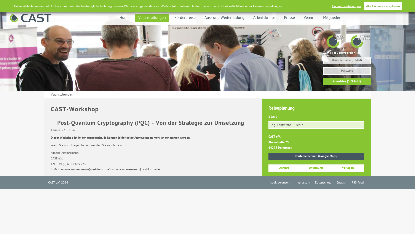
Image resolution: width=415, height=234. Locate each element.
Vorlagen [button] (348, 168)
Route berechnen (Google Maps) (316, 156)
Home (124, 17)
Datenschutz (323, 183)
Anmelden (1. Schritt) (347, 82)
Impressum (303, 183)
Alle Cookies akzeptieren (383, 6)
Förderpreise (185, 17)
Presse (289, 17)
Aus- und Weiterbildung (224, 17)
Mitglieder (331, 17)
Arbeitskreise (264, 17)
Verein (309, 17)
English (341, 183)
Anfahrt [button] (284, 168)
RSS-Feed (358, 183)
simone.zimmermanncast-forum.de (85, 169)
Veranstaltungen (152, 17)
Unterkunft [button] (316, 168)
